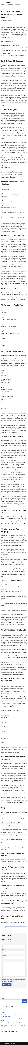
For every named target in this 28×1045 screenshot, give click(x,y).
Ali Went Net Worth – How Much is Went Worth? (16, 926)
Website (4, 955)
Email (4, 949)
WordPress (12, 1043)
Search (2, 998)
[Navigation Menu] (25, 3)
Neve (2, 1043)
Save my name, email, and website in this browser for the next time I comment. (13, 980)
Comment (4, 960)
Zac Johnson (11, 927)
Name (4, 944)
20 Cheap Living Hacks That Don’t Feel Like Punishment (13, 1022)
